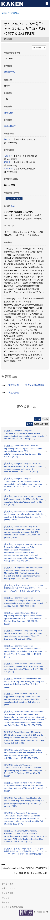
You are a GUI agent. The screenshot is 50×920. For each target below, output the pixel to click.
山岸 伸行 (8, 168)
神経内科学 (9, 112)
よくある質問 (7, 893)
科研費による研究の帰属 (12, 907)
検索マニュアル (8, 888)
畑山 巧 (7, 139)
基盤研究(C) (9, 72)
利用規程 (5, 902)
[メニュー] (47, 3)
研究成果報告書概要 (34, 385)
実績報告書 (13, 385)
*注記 (13, 206)
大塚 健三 (8, 156)
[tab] (26, 407)
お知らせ (5, 898)
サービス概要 (7, 884)
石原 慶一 (8, 162)
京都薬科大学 (10, 126)
